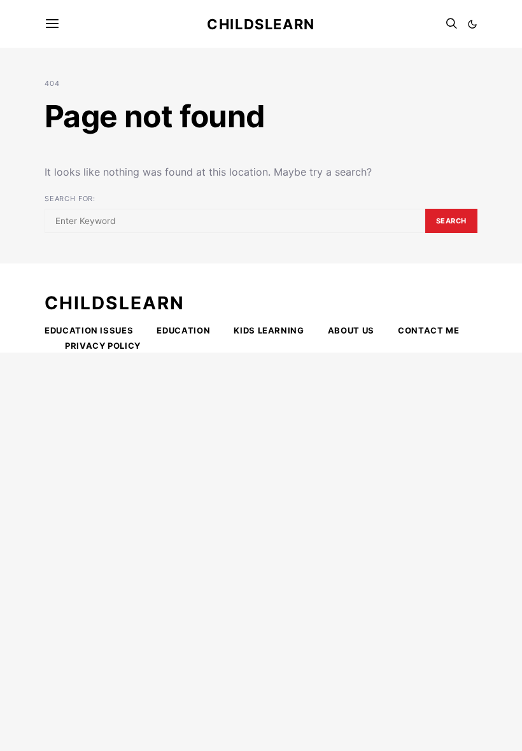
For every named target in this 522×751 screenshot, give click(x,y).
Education (183, 330)
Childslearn (261, 24)
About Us (351, 330)
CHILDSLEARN (115, 303)
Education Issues (89, 330)
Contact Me (429, 330)
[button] (472, 24)
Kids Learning (269, 330)
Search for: (70, 198)
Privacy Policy (103, 345)
